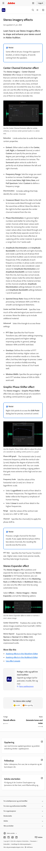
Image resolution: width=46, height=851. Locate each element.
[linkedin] (16, 837)
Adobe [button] (6, 821)
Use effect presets (13, 661)
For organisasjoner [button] (10, 811)
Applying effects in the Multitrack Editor (22, 657)
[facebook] (5, 837)
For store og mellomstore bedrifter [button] (15, 806)
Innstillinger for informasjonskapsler (21, 844)
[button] (33, 3)
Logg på (40, 3)
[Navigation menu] (3, 3)
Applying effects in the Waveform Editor (22, 653)
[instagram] (8, 837)
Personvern (33, 841)
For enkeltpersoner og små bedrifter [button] (15, 801)
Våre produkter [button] (9, 826)
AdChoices (30, 847)
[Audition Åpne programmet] (43, 10)
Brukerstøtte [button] (8, 816)
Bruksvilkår (7, 844)
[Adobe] (11, 3)
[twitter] (12, 837)
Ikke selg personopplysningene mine (14, 847)
